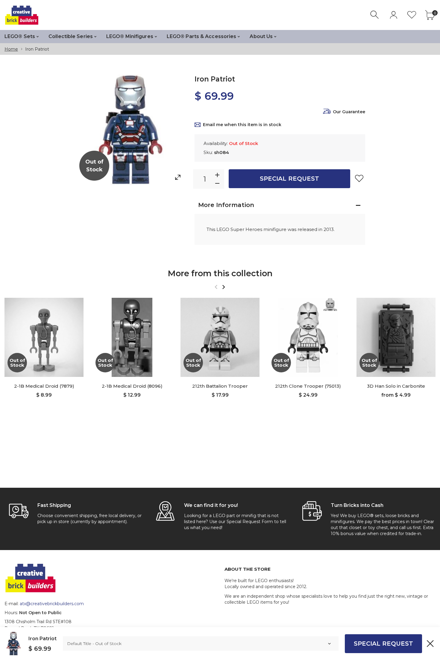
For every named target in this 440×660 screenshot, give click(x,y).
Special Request (289, 178)
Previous (216, 287)
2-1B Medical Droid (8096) (132, 386)
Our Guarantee (349, 111)
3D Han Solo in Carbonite (396, 386)
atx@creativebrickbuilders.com (52, 603)
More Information (226, 205)
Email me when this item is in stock (242, 124)
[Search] (375, 15)
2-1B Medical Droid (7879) (44, 386)
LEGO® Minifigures (129, 36)
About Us (261, 36)
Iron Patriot (42, 638)
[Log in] (393, 15)
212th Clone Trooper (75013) (308, 386)
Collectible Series (70, 36)
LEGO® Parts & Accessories (201, 36)
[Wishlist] (412, 15)
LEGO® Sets (19, 36)
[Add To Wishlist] (359, 178)
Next (223, 287)
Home (11, 49)
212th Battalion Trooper (220, 386)
